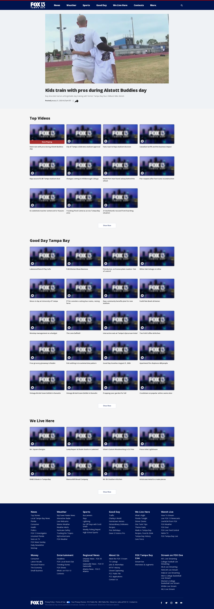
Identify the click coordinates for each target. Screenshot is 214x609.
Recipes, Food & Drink (144, 533)
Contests (60, 573)
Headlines (61, 558)
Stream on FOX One (172, 555)
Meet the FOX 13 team (118, 558)
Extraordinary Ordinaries (118, 524)
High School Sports (90, 532)
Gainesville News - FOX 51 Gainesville (93, 565)
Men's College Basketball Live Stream (171, 577)
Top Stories (35, 515)
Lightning (86, 521)
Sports (86, 511)
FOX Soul (164, 527)
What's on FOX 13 (64, 570)
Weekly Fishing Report (92, 529)
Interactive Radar (63, 518)
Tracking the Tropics (65, 533)
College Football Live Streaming (169, 562)
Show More (107, 225)
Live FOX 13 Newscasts (170, 518)
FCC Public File (115, 573)
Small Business (37, 570)
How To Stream (167, 515)
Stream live (139, 561)
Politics (33, 530)
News (34, 511)
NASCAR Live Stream (169, 570)
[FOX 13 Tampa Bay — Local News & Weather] (39, 5)
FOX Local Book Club (65, 561)
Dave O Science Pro (117, 533)
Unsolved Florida (37, 536)
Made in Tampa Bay (143, 530)
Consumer (35, 524)
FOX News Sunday (38, 542)
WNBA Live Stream (168, 586)
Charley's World (115, 518)
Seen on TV (35, 539)
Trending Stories (63, 564)
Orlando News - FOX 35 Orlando (92, 559)
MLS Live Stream (168, 589)
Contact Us (113, 579)
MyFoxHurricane (63, 536)
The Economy (36, 567)
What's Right (140, 515)
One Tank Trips (141, 524)
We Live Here (142, 511)
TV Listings (113, 561)
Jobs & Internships (116, 564)
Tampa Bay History (143, 536)
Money (34, 555)
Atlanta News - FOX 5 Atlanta (91, 570)
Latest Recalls (36, 561)
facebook (161, 603)
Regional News (91, 555)
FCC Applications (115, 576)
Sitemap (34, 548)
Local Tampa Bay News (40, 518)
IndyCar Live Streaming (170, 573)
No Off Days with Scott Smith (92, 525)
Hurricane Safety (63, 530)
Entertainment (65, 555)
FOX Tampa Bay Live (169, 536)
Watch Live (167, 511)
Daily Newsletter (37, 545)
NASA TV (164, 533)
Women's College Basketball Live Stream (170, 582)
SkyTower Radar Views (66, 515)
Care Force (139, 539)
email (181, 603)
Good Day (114, 511)
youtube (176, 603)
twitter (166, 603)
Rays (85, 518)
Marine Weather (63, 524)
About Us (114, 555)
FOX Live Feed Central (170, 530)
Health (33, 527)
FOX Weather (62, 539)
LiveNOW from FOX (169, 521)
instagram (171, 603)
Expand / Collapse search (181, 5)
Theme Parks (140, 527)
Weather (62, 511)
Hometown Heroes (116, 521)
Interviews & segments (144, 564)
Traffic (111, 515)
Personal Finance (37, 564)
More (153, 5)
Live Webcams (62, 521)
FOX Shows (61, 567)
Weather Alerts (63, 527)
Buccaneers (87, 515)
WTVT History (114, 567)
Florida (33, 521)
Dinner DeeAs (140, 521)
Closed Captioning (116, 570)
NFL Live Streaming (169, 558)
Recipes (112, 527)
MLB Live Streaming (169, 567)
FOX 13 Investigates (39, 533)
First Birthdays (114, 530)
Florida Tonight (141, 518)
